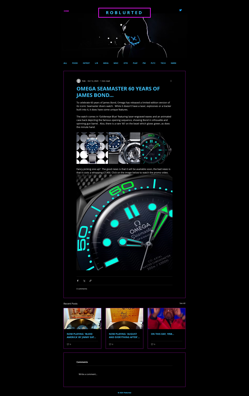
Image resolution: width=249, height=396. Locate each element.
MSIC (116, 63)
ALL (65, 63)
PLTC (153, 63)
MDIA (105, 63)
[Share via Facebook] (78, 280)
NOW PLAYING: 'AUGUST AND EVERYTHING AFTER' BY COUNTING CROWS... (123, 335)
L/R (96, 63)
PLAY (135, 63)
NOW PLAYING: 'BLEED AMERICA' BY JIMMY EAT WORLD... (80, 335)
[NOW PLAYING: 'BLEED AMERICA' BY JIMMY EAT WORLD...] (82, 318)
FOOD (75, 63)
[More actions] (170, 80)
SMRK (173, 63)
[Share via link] (90, 280)
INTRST (86, 63)
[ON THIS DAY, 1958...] (166, 318)
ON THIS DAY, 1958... (162, 334)
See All (182, 303)
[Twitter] (180, 10)
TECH (163, 63)
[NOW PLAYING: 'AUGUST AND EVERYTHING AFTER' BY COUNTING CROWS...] (124, 318)
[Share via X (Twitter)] (84, 280)
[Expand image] (92, 148)
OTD (126, 63)
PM (144, 63)
